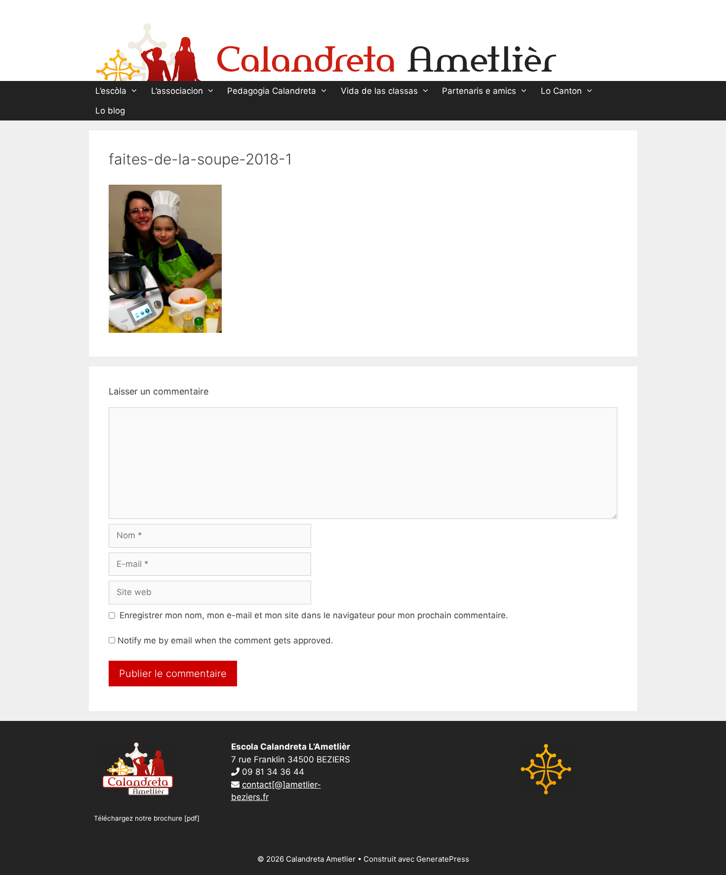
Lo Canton (561, 91)
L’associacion (177, 91)
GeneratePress (442, 859)
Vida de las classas (379, 91)
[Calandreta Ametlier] (326, 50)
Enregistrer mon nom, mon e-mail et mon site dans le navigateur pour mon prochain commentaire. (314, 615)
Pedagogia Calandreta (271, 91)
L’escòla (110, 91)
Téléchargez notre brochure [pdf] (147, 818)
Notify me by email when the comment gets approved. (224, 640)
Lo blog (110, 111)
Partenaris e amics (479, 91)
